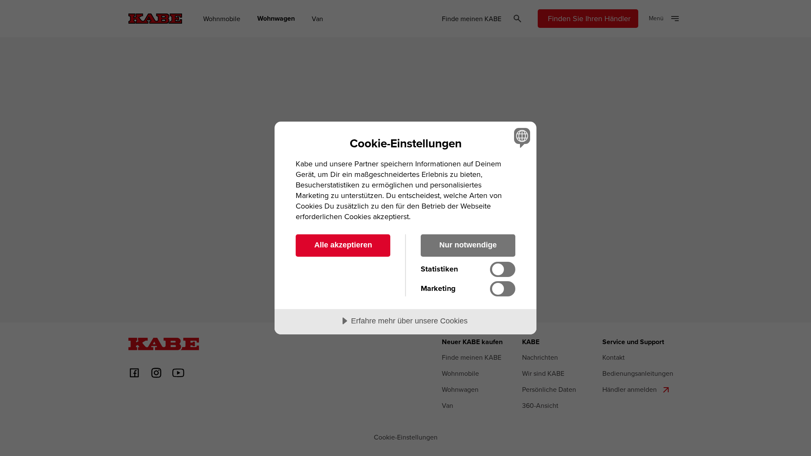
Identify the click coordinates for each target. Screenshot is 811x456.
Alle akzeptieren (343, 245)
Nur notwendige (468, 245)
